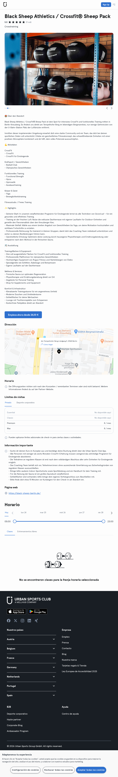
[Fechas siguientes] (112, 513)
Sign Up (106, 4)
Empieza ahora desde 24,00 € (23, 314)
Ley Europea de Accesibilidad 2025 (79, 671)
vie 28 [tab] (100, 512)
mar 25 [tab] (43, 512)
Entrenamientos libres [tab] (27, 531)
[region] (59, 763)
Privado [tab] (8, 402)
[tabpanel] (59, 560)
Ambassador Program (17, 731)
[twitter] (15, 620)
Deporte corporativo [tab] (26, 402)
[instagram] (22, 620)
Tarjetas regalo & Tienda (74, 665)
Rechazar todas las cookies (58, 770)
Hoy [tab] (6, 512)
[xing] (36, 620)
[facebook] (8, 620)
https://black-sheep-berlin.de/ (25, 493)
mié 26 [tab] (63, 512)
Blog (64, 654)
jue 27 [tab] (81, 512)
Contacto (66, 648)
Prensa (65, 642)
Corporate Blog (14, 725)
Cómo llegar (48, 344)
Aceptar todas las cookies (91, 770)
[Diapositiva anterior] (107, 108)
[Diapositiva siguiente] (111, 108)
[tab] (6, 108)
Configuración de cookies (25, 770)
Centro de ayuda (70, 713)
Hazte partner (14, 719)
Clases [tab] (10, 531)
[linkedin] (29, 620)
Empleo (66, 636)
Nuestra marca (69, 659)
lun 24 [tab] (23, 512)
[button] (31, 639)
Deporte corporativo (17, 713)
